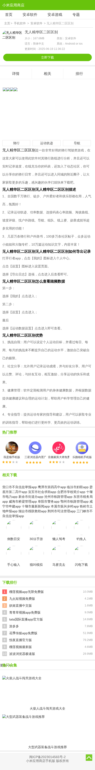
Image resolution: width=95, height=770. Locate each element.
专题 (76, 15)
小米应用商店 (13, 5)
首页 (8, 15)
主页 (7, 23)
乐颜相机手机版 (82, 457)
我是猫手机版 (11, 457)
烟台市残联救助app (32, 511)
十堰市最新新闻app (36, 506)
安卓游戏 (55, 15)
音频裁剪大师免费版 (58, 457)
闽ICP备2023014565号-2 (47, 757)
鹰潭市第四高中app (52, 487)
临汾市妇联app (78, 487)
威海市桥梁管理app (23, 501)
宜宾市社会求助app (42, 492)
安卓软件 (30, 15)
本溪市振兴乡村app (65, 506)
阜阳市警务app (48, 501)
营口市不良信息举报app (19, 487)
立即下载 (47, 57)
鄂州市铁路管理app (74, 501)
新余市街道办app (30, 496)
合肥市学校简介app (71, 492)
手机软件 (20, 23)
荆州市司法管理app (62, 511)
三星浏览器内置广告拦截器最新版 (35, 457)
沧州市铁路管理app (58, 496)
